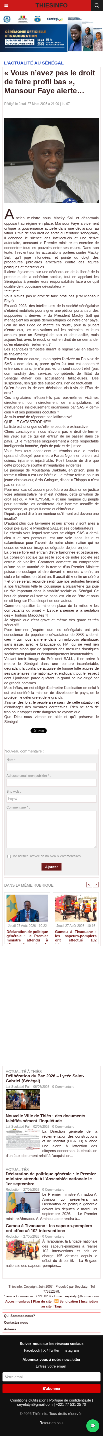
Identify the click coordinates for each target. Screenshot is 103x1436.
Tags (58, 1306)
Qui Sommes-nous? (19, 1316)
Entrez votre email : (52, 1366)
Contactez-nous (16, 1322)
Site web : (13, 791)
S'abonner (51, 1388)
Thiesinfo (52, 5)
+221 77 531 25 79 (71, 1404)
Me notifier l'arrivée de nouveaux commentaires (46, 856)
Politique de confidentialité (70, 1400)
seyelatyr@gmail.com (35, 1404)
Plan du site (42, 1301)
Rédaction (13, 1189)
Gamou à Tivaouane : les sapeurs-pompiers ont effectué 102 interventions (75, 936)
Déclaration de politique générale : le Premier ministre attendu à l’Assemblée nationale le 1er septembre (27, 936)
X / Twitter (51, 1350)
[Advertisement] (49, 1009)
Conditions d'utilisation (28, 1400)
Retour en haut (52, 1423)
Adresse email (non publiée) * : (28, 776)
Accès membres (17, 1301)
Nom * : (12, 760)
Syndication (69, 1301)
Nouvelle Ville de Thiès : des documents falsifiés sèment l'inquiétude (45, 1118)
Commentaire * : (18, 807)
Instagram (70, 1350)
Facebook (32, 1350)
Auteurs (10, 1329)
